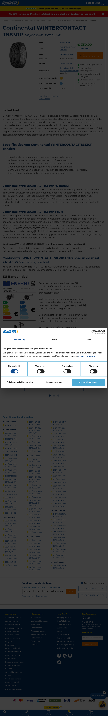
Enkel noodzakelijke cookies (20, 382)
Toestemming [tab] (18, 339)
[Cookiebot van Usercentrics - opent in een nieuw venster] (93, 332)
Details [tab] (54, 339)
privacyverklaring (86, 356)
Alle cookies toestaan (88, 382)
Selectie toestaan (54, 382)
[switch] (41, 371)
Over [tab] (89, 339)
